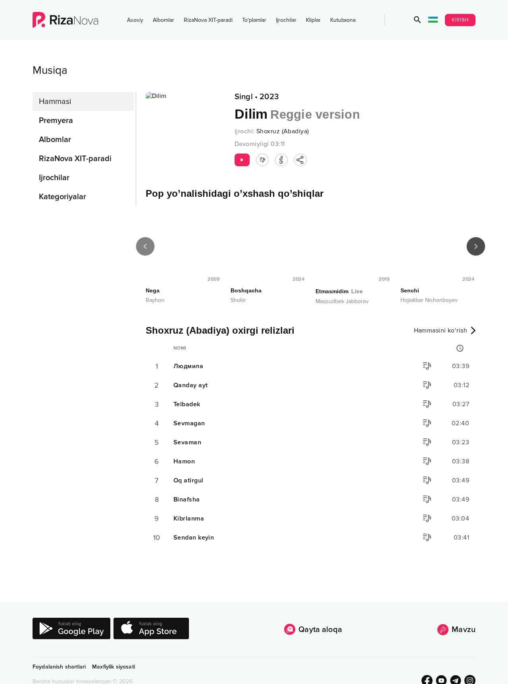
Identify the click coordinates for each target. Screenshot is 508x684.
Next (475, 246)
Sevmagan (189, 423)
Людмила (188, 366)
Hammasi (55, 101)
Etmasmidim (339, 291)
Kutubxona (343, 20)
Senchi (409, 290)
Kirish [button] (460, 20)
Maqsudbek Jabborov (342, 301)
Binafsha (186, 499)
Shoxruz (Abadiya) (282, 131)
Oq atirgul (188, 480)
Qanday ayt (190, 385)
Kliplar (313, 20)
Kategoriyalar (62, 197)
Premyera (56, 120)
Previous (145, 246)
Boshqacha (246, 290)
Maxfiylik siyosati (113, 666)
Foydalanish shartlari (59, 666)
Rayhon (155, 300)
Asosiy (135, 20)
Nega (153, 290)
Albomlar (163, 20)
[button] (417, 19)
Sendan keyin (193, 538)
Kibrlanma (188, 519)
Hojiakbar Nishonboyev (429, 300)
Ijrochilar (286, 20)
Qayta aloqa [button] (320, 629)
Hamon (184, 461)
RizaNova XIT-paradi (208, 20)
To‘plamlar (254, 20)
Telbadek (186, 404)
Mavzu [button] (463, 629)
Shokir (238, 300)
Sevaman (187, 442)
